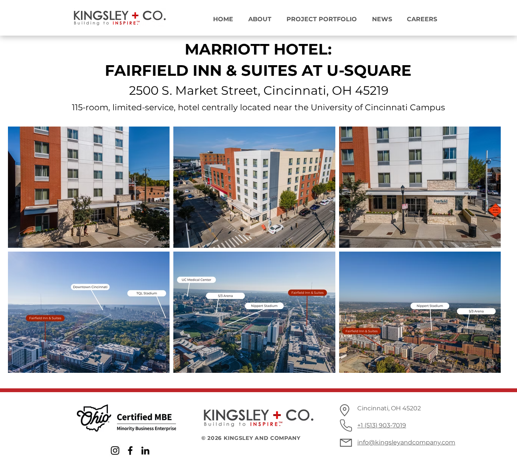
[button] (257, 16)
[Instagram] (115, 450)
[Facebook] (130, 450)
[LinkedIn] (145, 450)
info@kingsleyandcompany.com (406, 442)
